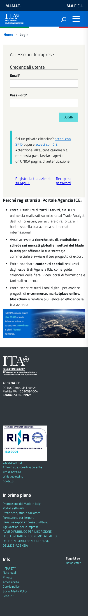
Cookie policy (11, 586)
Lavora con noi (12, 462)
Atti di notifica (12, 471)
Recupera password (63, 180)
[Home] (14, 18)
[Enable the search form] (64, 19)
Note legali (9, 572)
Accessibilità (11, 582)
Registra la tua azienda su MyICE (33, 180)
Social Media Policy (15, 591)
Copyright (9, 567)
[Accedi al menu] (76, 18)
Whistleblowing (13, 476)
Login (68, 117)
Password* (18, 95)
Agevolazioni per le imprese (21, 526)
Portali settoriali (13, 508)
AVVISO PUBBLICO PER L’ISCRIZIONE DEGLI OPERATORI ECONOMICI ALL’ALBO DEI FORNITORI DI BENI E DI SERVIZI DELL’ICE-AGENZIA (30, 538)
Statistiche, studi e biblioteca (21, 512)
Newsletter (73, 562)
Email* (15, 75)
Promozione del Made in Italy (22, 503)
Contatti (8, 481)
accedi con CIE (46, 144)
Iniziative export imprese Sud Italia (25, 522)
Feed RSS (9, 595)
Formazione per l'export (18, 517)
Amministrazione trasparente (22, 467)
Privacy (7, 577)
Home (8, 34)
